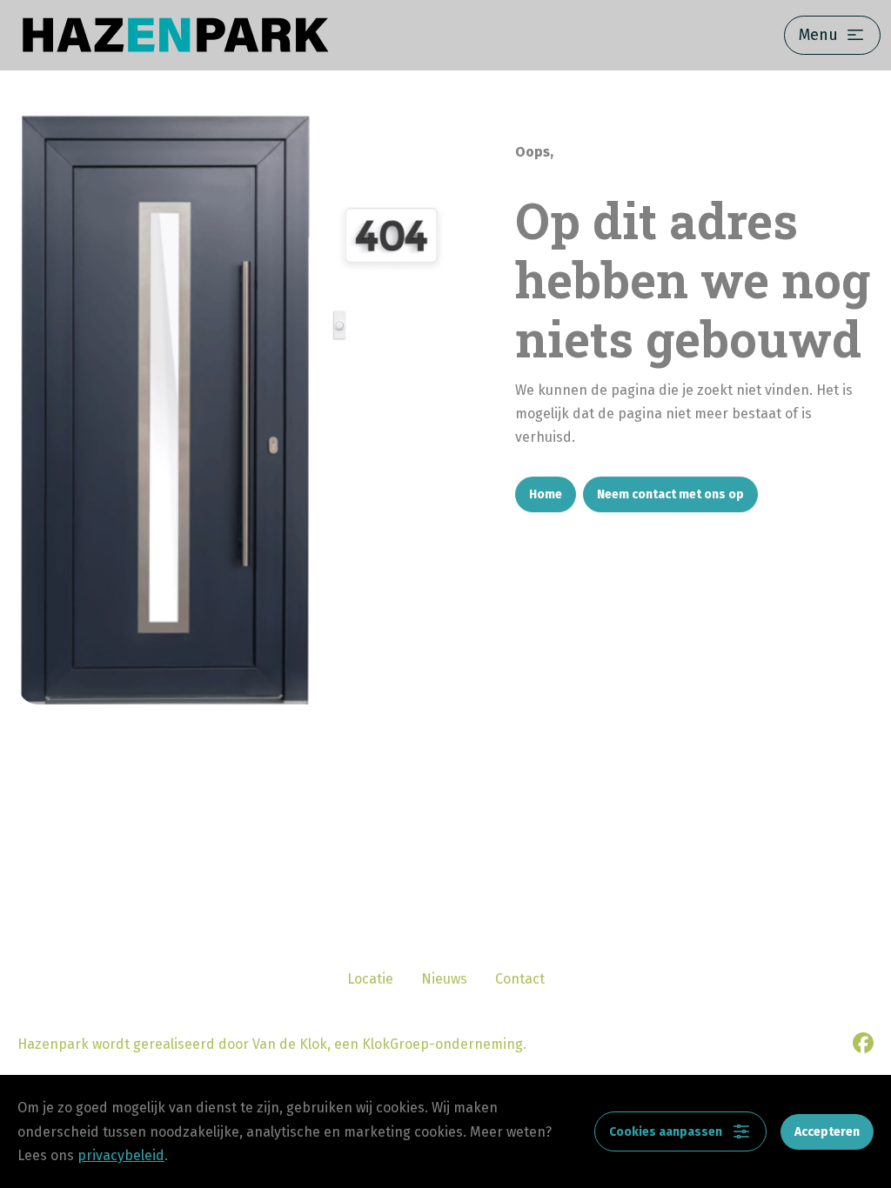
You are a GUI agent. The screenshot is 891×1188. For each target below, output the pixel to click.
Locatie (370, 979)
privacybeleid (120, 1155)
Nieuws (444, 979)
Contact (520, 979)
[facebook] (863, 1042)
